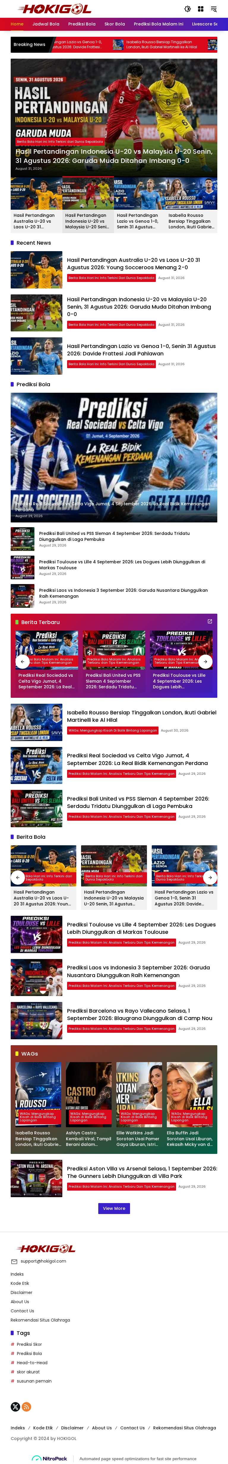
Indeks (17, 1274)
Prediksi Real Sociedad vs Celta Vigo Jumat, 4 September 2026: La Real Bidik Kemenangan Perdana (45, 681)
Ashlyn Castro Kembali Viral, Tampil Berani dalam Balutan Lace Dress (88, 1139)
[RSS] (26, 1407)
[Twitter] (15, 1407)
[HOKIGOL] (54, 9)
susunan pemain (34, 1381)
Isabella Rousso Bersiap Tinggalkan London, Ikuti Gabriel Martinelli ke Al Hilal (125, 44)
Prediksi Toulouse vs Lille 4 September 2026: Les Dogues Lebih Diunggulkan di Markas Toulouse (122, 565)
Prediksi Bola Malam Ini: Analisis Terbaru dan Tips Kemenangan (46, 661)
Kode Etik (20, 1283)
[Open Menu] (200, 8)
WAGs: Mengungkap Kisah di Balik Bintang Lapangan (113, 730)
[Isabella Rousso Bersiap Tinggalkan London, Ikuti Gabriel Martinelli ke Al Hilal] (82, 44)
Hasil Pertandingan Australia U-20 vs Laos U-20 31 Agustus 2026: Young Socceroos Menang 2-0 (36, 221)
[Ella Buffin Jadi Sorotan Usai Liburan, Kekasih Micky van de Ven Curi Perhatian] (190, 1094)
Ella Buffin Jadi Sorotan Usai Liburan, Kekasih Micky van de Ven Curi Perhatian (190, 1139)
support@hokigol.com (43, 1261)
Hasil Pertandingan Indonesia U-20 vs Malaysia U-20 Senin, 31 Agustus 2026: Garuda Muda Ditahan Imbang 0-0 (114, 156)
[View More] (210, 621)
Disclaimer (21, 1292)
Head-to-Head (32, 1363)
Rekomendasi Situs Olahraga (40, 1320)
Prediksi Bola (29, 1353)
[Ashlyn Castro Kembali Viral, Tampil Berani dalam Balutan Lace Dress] (89, 1094)
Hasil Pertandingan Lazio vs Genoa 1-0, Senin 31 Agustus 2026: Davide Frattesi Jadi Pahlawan (139, 221)
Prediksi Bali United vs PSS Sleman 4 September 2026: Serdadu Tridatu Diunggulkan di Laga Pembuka (114, 536)
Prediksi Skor (29, 1344)
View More (114, 1208)
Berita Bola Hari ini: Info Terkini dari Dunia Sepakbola (60, 141)
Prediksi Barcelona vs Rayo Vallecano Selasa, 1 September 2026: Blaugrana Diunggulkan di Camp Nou (139, 1014)
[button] (187, 8)
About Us (20, 1302)
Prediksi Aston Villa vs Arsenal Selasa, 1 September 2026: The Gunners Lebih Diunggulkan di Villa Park (142, 1172)
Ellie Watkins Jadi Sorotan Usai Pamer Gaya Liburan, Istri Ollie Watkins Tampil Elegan (138, 1139)
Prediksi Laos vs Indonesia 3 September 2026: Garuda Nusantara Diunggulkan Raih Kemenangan (123, 593)
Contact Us (22, 1311)
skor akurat (28, 1372)
